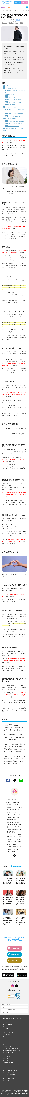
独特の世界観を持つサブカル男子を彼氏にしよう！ (14, 129)
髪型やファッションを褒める (13, 123)
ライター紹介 (5, 1012)
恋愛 (17, 22)
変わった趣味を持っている (13, 102)
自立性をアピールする (12, 126)
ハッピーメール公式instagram (9, 1072)
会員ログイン (5, 1036)
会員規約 (4, 1044)
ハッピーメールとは (7, 1022)
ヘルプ (4, 1038)
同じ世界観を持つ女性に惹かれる (14, 116)
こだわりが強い (10, 97)
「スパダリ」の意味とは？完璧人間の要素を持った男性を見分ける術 (8, 881)
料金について (5, 1026)
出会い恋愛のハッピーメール (9, 10)
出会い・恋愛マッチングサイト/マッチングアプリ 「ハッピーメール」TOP (14, 1019)
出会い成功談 (5, 1058)
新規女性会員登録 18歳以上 (8, 1032)
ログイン (14, 960)
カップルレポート (6, 1056)
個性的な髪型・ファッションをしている (16, 91)
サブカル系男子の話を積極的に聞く (15, 121)
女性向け (11, 22)
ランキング (5, 1007)
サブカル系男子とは (9, 86)
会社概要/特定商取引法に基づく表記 (10, 1048)
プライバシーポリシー (7, 1046)
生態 (22, 22)
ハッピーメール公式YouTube (9, 1074)
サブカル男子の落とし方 (10, 118)
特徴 (18, 19)
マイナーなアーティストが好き (14, 99)
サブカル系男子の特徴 (9, 88)
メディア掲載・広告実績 (8, 1062)
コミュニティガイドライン (8, 1052)
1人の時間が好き (10, 104)
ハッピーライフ (22, 10)
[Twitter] (14, 780)
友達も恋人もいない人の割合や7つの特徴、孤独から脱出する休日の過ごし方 (20, 882)
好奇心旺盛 (9, 95)
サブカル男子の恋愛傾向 (10, 107)
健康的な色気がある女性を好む (14, 113)
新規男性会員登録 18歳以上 (8, 1034)
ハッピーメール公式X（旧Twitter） (10, 1070)
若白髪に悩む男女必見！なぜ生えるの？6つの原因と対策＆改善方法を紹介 (20, 901)
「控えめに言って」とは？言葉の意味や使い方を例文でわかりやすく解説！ (8, 921)
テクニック (5, 22)
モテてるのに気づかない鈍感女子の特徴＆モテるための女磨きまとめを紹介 (8, 901)
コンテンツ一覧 (6, 1080)
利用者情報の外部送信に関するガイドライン (12, 1050)
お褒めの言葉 (5, 1060)
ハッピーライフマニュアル (8, 1009)
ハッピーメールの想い (7, 1024)
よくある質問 (5, 1028)
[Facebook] (8, 780)
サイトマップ (5, 1082)
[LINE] (21, 780)
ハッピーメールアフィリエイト (9, 1078)
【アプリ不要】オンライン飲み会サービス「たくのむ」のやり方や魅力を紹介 (20, 921)
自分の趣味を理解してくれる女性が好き (16, 110)
